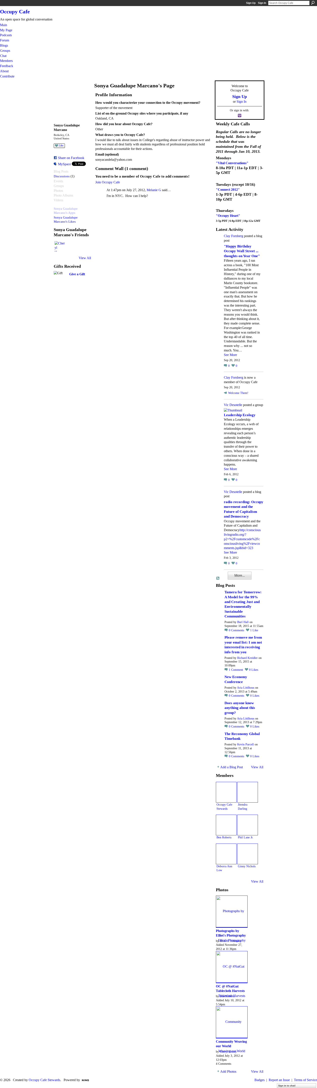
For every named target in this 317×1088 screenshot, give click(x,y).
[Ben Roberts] (226, 825)
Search (313, 3)
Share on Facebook (71, 158)
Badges (259, 1080)
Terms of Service (305, 1080)
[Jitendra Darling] (247, 792)
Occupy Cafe (15, 11)
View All (85, 258)
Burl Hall (243, 622)
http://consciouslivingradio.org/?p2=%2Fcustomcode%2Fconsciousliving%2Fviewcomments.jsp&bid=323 (242, 539)
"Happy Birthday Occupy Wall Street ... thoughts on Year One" (242, 251)
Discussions (62, 176)
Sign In (262, 3)
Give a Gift (77, 274)
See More (230, 355)
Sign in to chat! (287, 1085)
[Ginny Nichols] (247, 854)
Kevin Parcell (245, 744)
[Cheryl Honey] (60, 246)
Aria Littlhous (245, 687)
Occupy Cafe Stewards (44, 1080)
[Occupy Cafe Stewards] (226, 792)
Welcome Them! (238, 393)
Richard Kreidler (247, 658)
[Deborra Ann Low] (226, 854)
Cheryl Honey (228, 1051)
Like (61, 145)
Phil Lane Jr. (245, 837)
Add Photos (228, 1071)
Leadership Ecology (240, 415)
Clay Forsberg (233, 236)
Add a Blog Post (231, 767)
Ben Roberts (224, 837)
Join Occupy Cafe (107, 182)
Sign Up (251, 3)
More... (239, 575)
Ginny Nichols (247, 866)
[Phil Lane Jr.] (247, 825)
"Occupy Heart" (228, 215)
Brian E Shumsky (230, 941)
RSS (218, 578)
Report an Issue (279, 1080)
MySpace (64, 164)
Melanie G (154, 190)
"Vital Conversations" (232, 163)
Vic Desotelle (233, 405)
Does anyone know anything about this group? (239, 708)
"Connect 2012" (228, 189)
